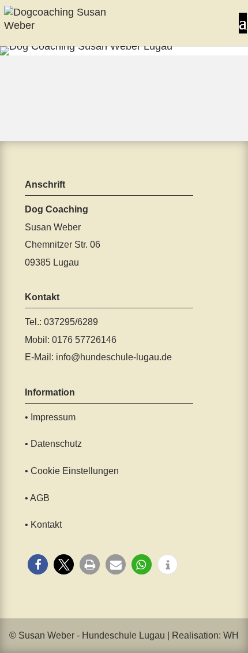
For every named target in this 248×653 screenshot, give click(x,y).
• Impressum (50, 417)
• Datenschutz (53, 444)
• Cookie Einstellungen (72, 471)
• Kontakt (43, 524)
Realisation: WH (205, 635)
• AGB (37, 498)
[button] (38, 564)
